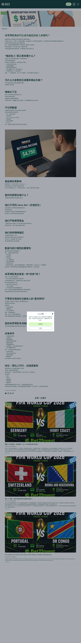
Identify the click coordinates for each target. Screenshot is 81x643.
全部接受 (40, 324)
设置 (40, 328)
